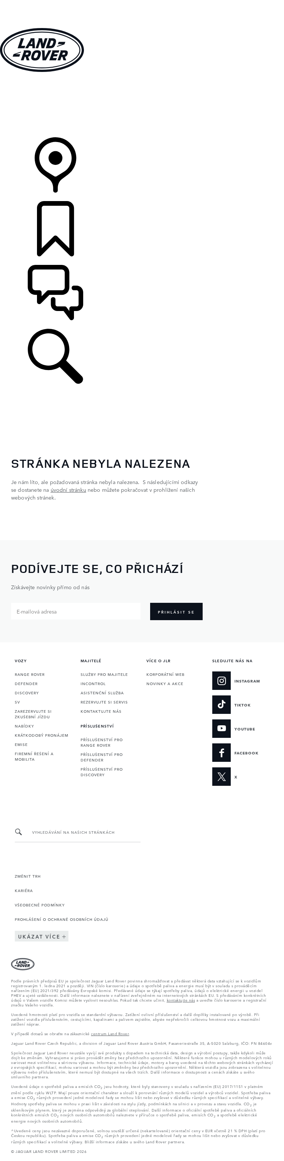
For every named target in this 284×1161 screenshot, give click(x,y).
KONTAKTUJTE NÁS (101, 711)
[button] (142, 3)
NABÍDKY (24, 726)
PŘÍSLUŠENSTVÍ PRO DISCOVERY (102, 771)
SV (17, 702)
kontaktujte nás (181, 1000)
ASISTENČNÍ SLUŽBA (102, 692)
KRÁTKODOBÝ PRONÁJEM (41, 735)
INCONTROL (93, 683)
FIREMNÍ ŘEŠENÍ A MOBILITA (34, 756)
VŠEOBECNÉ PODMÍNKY (40, 905)
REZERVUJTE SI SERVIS (104, 702)
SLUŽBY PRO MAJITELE (104, 674)
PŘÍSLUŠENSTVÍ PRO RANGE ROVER (102, 742)
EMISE (21, 744)
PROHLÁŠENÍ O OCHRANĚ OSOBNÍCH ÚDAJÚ (61, 919)
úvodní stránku (68, 489)
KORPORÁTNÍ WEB (165, 674)
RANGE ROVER (30, 674)
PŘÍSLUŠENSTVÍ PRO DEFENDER (102, 757)
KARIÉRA (24, 890)
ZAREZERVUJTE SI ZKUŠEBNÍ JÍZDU (33, 713)
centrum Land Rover (110, 1033)
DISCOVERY (27, 692)
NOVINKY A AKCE (164, 683)
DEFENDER (26, 683)
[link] (142, 105)
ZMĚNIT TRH (28, 876)
